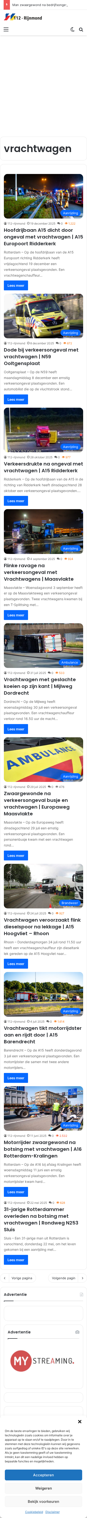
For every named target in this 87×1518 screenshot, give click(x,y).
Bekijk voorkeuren (43, 1501)
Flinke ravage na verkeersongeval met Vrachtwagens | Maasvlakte (39, 572)
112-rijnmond (16, 223)
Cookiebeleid (34, 1512)
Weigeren (43, 1488)
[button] (79, 1421)
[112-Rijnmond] (23, 17)
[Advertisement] (43, 83)
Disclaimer (52, 1512)
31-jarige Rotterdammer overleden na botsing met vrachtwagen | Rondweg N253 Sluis (41, 1219)
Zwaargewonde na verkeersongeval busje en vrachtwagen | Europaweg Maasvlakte (37, 803)
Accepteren (43, 1475)
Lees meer (15, 285)
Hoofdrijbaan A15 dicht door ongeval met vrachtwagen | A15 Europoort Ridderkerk (43, 237)
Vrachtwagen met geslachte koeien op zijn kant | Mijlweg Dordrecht (40, 686)
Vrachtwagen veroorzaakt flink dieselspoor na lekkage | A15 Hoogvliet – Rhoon (42, 927)
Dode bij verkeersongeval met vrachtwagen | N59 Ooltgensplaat (41, 356)
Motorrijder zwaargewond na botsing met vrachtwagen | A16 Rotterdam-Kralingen (43, 1149)
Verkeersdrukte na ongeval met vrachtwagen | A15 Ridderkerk (43, 467)
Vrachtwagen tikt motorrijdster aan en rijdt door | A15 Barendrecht (43, 1035)
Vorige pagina (22, 1278)
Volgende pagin (63, 1278)
